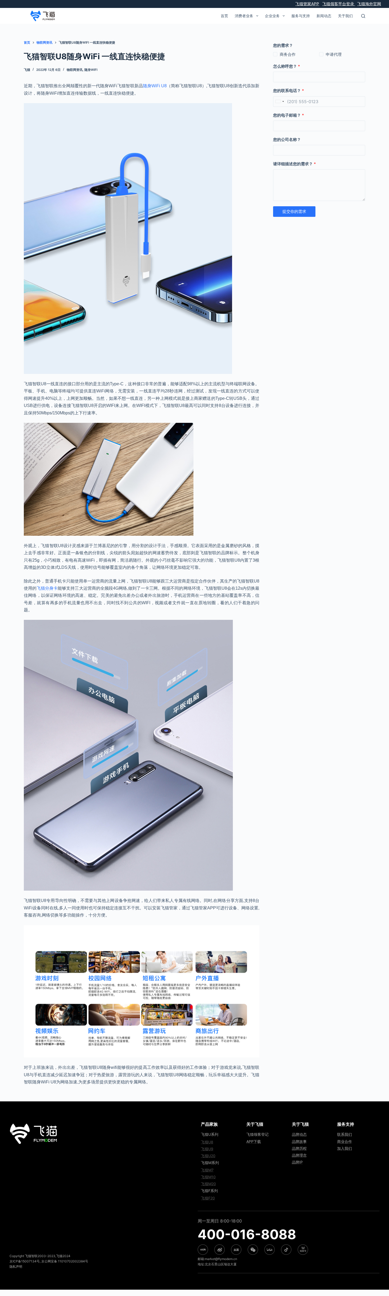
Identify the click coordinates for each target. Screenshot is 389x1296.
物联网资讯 (75, 70)
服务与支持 (300, 15)
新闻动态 (323, 15)
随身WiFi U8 (155, 86)
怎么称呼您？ (286, 66)
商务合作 (288, 54)
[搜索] (363, 16)
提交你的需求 (294, 211)
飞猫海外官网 (369, 3)
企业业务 (272, 15)
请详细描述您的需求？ (294, 163)
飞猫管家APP (307, 3)
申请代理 (334, 54)
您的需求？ (283, 45)
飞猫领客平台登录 (338, 3)
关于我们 (345, 15)
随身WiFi (90, 70)
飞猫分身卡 (47, 588)
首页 (224, 15)
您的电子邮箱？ (288, 115)
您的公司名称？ (287, 139)
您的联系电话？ (288, 90)
